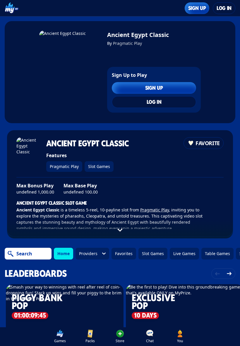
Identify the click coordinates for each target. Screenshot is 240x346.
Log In (224, 8)
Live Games (184, 253)
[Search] (10, 254)
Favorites (124, 253)
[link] (60, 336)
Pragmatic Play (127, 43)
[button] (120, 336)
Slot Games (99, 166)
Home (63, 253)
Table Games (217, 253)
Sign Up (197, 8)
